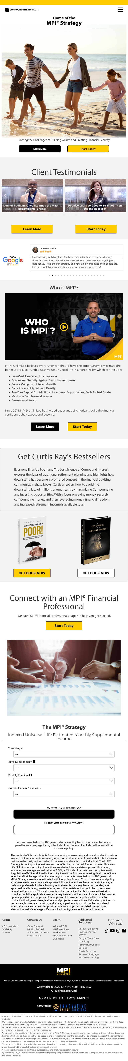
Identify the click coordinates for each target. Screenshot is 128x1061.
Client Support (35, 926)
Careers (6, 932)
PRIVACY (83, 998)
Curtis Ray (7, 929)
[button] (5, 195)
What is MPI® (60, 926)
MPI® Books (59, 932)
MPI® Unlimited (10, 926)
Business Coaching (88, 957)
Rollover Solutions (88, 929)
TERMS (70, 998)
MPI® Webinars (61, 929)
